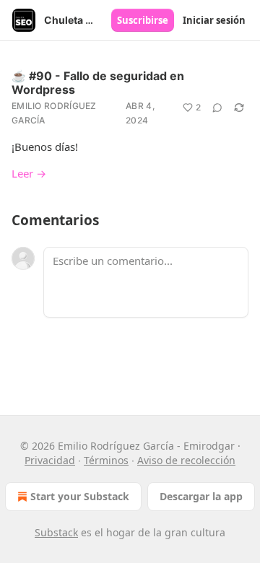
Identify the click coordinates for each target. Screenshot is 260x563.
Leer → (29, 173)
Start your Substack (79, 496)
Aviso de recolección (186, 460)
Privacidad (50, 460)
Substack (56, 532)
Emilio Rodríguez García (54, 113)
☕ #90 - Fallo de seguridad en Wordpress (98, 83)
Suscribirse (142, 20)
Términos (106, 460)
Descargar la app (201, 496)
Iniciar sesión (214, 20)
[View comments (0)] (217, 107)
